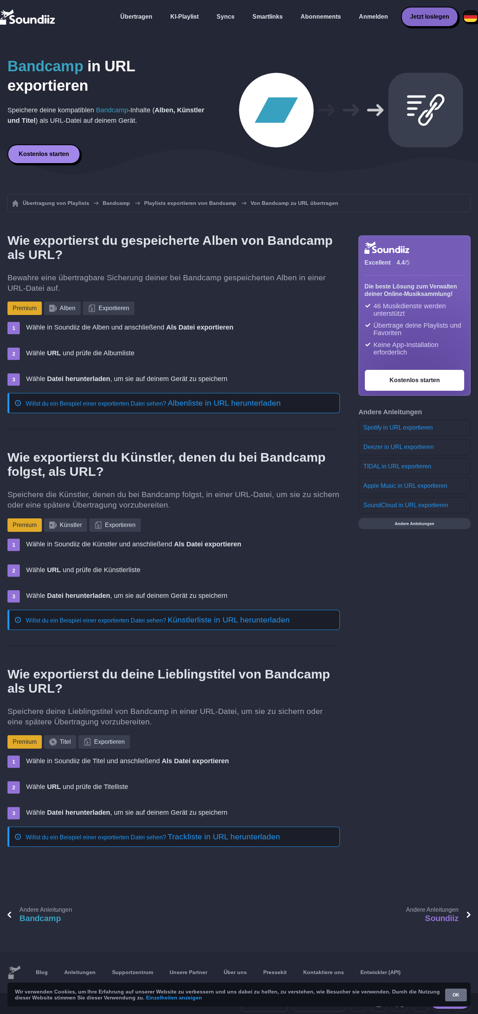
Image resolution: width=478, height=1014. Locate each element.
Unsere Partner (188, 972)
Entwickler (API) (380, 972)
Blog (42, 972)
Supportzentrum (132, 972)
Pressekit (275, 972)
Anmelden (373, 16)
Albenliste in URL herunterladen (224, 403)
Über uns (235, 972)
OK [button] (456, 995)
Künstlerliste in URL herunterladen (229, 619)
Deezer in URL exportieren (398, 447)
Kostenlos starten (44, 154)
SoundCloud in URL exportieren (405, 505)
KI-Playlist (184, 16)
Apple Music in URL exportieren (405, 486)
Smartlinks (267, 16)
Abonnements (321, 16)
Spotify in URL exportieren (398, 427)
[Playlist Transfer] (28, 16)
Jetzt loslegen (429, 16)
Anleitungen (80, 972)
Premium (25, 308)
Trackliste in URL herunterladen (224, 836)
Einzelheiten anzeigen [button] (174, 998)
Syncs (226, 16)
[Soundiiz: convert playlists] (14, 972)
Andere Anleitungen (414, 523)
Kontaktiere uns (323, 972)
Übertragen (136, 16)
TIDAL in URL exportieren (397, 466)
